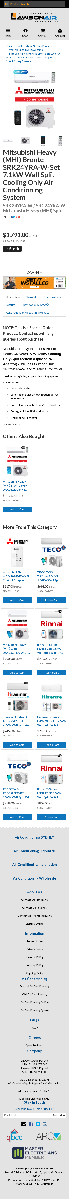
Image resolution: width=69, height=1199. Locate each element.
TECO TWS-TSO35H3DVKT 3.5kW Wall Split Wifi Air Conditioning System (17, 793)
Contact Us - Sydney (34, 907)
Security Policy (34, 965)
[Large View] (8, 141)
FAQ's (34, 1027)
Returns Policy (34, 957)
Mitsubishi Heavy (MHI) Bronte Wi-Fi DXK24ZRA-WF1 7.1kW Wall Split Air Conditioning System (17, 486)
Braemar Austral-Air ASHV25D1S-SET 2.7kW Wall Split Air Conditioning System (17, 721)
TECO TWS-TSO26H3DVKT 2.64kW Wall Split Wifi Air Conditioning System (51, 576)
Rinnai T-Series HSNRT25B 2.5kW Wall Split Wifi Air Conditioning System (51, 649)
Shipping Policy (34, 973)
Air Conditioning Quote (35, 1010)
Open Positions (34, 1045)
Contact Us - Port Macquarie (34, 915)
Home (9, 46)
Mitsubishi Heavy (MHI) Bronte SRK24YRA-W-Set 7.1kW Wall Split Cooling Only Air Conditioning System (33, 57)
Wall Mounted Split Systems (26, 49)
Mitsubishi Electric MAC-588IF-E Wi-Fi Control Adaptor (16, 576)
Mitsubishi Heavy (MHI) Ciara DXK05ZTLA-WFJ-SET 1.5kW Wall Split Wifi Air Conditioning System (17, 649)
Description (13, 297)
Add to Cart (17, 509)
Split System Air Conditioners (34, 46)
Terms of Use (34, 941)
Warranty (32, 297)
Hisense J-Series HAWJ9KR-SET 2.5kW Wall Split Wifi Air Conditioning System (51, 721)
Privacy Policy (34, 949)
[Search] (6, 4)
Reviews (28, 304)
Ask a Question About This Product (27, 312)
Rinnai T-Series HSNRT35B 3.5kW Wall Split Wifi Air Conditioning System (51, 793)
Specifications (52, 297)
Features (11, 304)
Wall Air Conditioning (34, 994)
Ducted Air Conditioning (34, 986)
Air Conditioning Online (35, 1002)
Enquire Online (35, 923)
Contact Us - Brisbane (34, 899)
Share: (7, 217)
